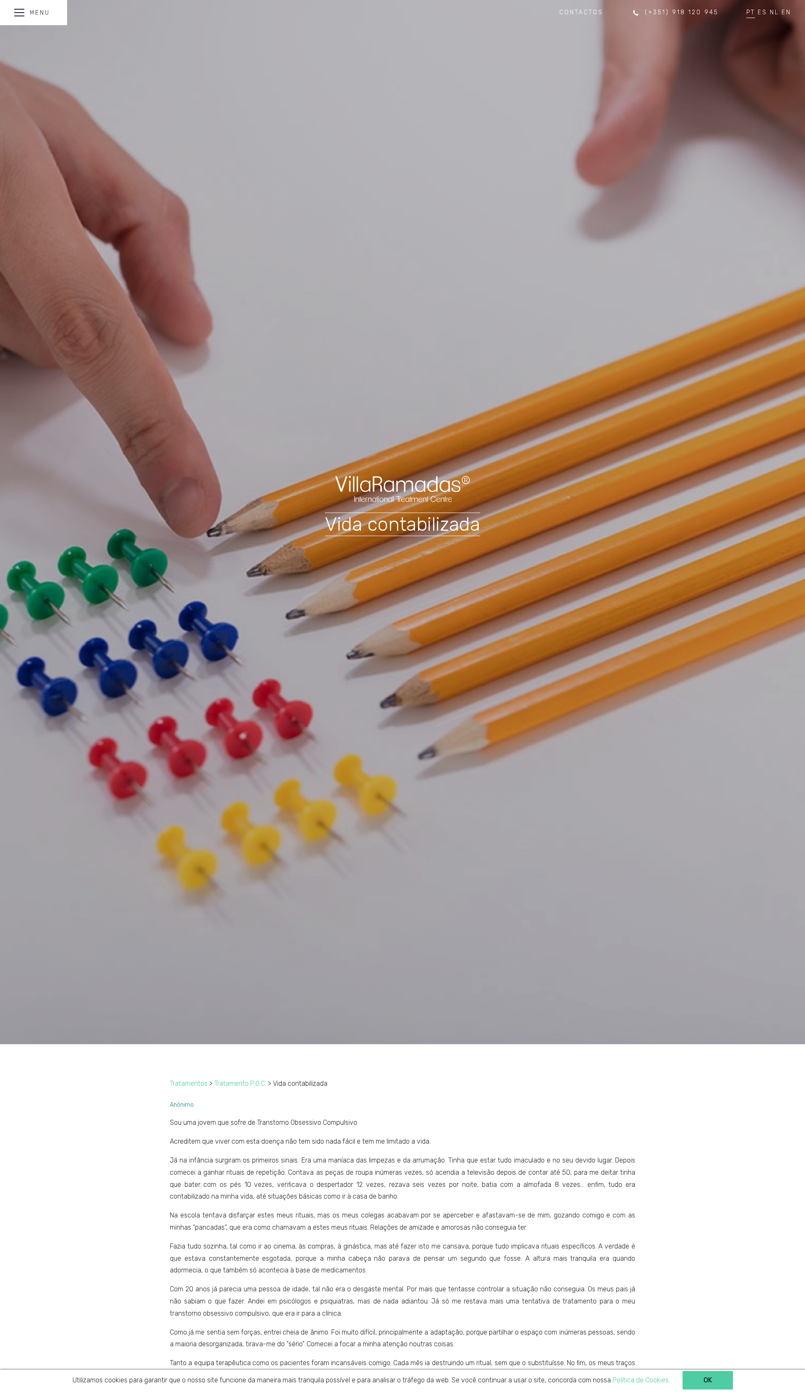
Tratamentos (189, 1083)
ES (762, 12)
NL (774, 12)
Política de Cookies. (641, 1380)
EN (786, 12)
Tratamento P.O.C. (240, 1083)
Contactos (581, 12)
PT (750, 12)
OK (708, 1380)
